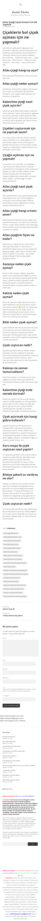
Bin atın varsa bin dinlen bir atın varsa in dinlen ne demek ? (19, 765)
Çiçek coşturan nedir (9, 567)
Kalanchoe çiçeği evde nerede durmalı (14, 585)
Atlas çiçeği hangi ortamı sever (12, 537)
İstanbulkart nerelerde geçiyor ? (11, 775)
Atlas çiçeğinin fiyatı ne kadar (12, 548)
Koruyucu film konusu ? (9, 737)
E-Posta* (5, 669)
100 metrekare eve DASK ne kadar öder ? (14, 751)
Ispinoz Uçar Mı (9, 609)
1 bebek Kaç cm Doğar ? (9, 770)
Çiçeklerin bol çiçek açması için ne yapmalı (15, 574)
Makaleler (11, 528)
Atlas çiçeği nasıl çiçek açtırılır (12, 541)
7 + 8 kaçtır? (6, 696)
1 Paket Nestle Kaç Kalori (13, 616)
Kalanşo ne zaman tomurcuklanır (13, 592)
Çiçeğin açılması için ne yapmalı (12, 559)
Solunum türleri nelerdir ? (10, 756)
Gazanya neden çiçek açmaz (12, 578)
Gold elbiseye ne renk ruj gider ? (12, 761)
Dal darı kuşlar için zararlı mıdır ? (12, 746)
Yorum (4, 638)
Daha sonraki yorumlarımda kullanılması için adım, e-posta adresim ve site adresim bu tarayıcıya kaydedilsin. (19, 690)
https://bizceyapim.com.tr (9, 721)
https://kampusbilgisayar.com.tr (12, 718)
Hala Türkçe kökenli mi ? (9, 741)
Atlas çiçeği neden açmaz (11, 544)
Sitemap (22, 721)
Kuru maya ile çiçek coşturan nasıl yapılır (15, 596)
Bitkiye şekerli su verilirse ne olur (13, 555)
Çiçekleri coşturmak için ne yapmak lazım (15, 570)
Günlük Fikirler (20, 12)
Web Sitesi (5, 678)
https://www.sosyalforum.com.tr (12, 716)
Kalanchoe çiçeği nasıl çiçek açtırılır (13, 589)
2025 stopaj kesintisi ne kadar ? (11, 780)
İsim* (4, 660)
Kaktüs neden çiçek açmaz (11, 581)
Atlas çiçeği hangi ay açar (11, 533)
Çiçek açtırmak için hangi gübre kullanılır (15, 563)
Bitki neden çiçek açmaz (10, 552)
